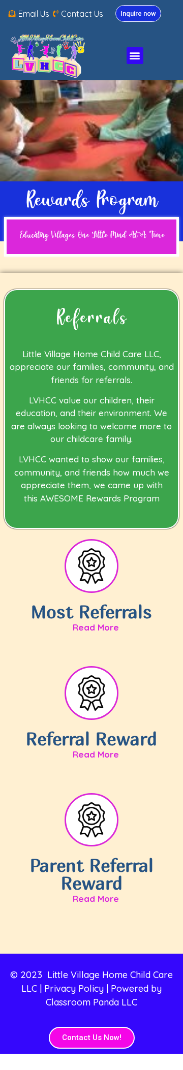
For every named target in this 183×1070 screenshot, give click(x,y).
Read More (96, 627)
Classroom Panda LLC (91, 1002)
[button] (135, 55)
